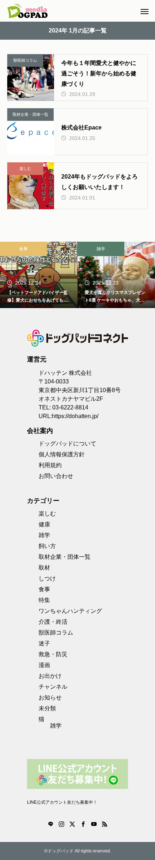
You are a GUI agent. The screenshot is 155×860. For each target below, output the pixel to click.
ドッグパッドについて (67, 443)
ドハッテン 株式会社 (65, 373)
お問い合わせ (56, 476)
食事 (23, 248)
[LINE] (50, 824)
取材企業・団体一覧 (30, 114)
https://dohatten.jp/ (75, 416)
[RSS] (104, 824)
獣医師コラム (25, 60)
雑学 (101, 248)
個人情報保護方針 (62, 454)
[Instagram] (61, 824)
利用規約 (50, 465)
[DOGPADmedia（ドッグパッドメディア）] (27, 11)
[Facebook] (83, 824)
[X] (72, 824)
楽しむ (25, 168)
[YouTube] (93, 824)
